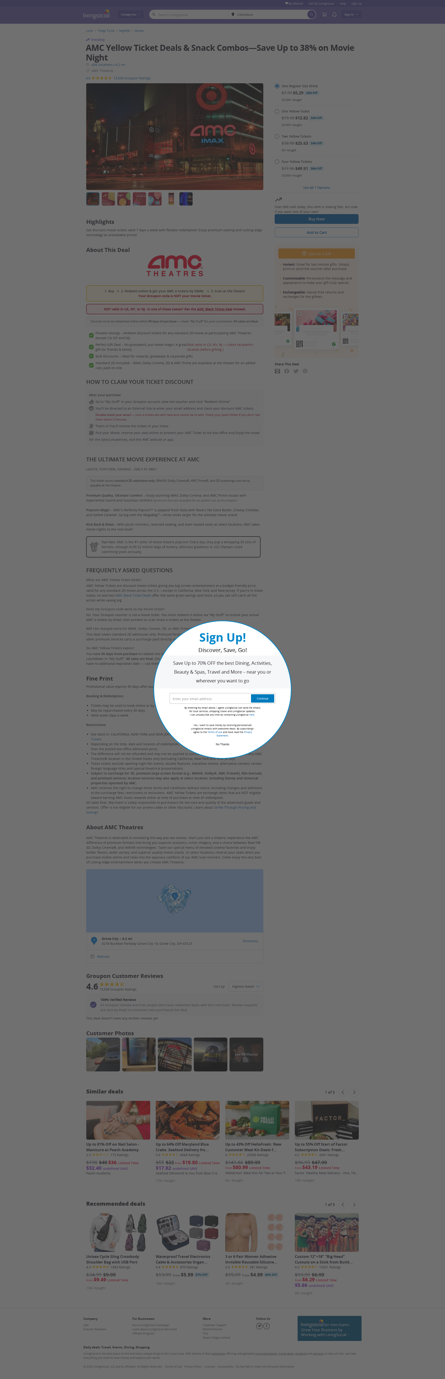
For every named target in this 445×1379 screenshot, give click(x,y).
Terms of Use (215, 732)
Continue (262, 698)
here (251, 714)
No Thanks (222, 744)
